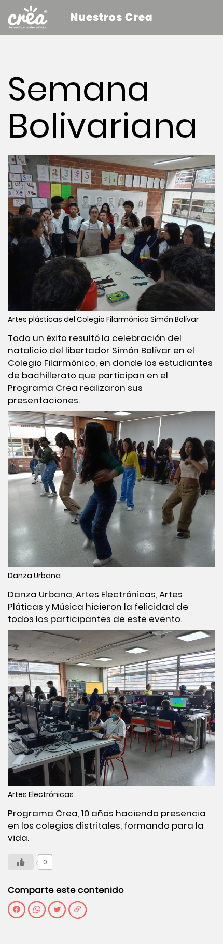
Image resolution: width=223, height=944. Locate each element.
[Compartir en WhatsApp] (37, 909)
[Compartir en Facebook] (16, 909)
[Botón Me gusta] (21, 862)
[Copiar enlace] (77, 909)
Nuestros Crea (111, 17)
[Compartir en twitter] (57, 909)
